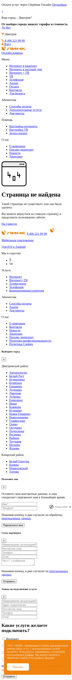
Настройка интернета (23, 126)
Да (3, 27)
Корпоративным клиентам (26, 290)
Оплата (14, 86)
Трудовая (15, 441)
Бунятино (15, 383)
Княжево (15, 407)
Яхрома (14, 448)
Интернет (15, 276)
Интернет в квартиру (23, 66)
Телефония (16, 79)
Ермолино (16, 400)
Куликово (15, 410)
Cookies (29, 654)
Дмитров (15, 393)
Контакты (15, 90)
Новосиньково (18, 417)
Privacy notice (61, 507)
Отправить (9, 581)
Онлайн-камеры (12, 52)
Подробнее (59, 4)
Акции (13, 83)
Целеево (14, 445)
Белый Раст (16, 376)
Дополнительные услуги (25, 109)
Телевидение (17, 283)
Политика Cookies (21, 344)
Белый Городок (19, 461)
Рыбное (14, 438)
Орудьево (15, 427)
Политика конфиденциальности (30, 340)
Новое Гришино (19, 414)
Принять (18, 667)
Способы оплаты (20, 106)
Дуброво (15, 396)
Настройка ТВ (18, 129)
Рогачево (15, 434)
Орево (13, 424)
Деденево (15, 389)
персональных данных (16, 518)
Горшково (15, 386)
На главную (9, 223)
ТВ (11, 76)
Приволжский (18, 468)
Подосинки (16, 431)
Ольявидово (17, 420)
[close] (70, 506)
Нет (8, 27)
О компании (17, 146)
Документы (16, 113)
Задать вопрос (18, 133)
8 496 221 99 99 (37, 233)
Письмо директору (21, 149)
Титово (14, 471)
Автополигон (18, 372)
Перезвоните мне (13, 525)
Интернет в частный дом (25, 69)
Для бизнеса (17, 93)
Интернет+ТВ (18, 280)
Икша (13, 403)
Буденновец (17, 379)
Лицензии (15, 156)
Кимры (14, 464)
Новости (15, 153)
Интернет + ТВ (19, 72)
